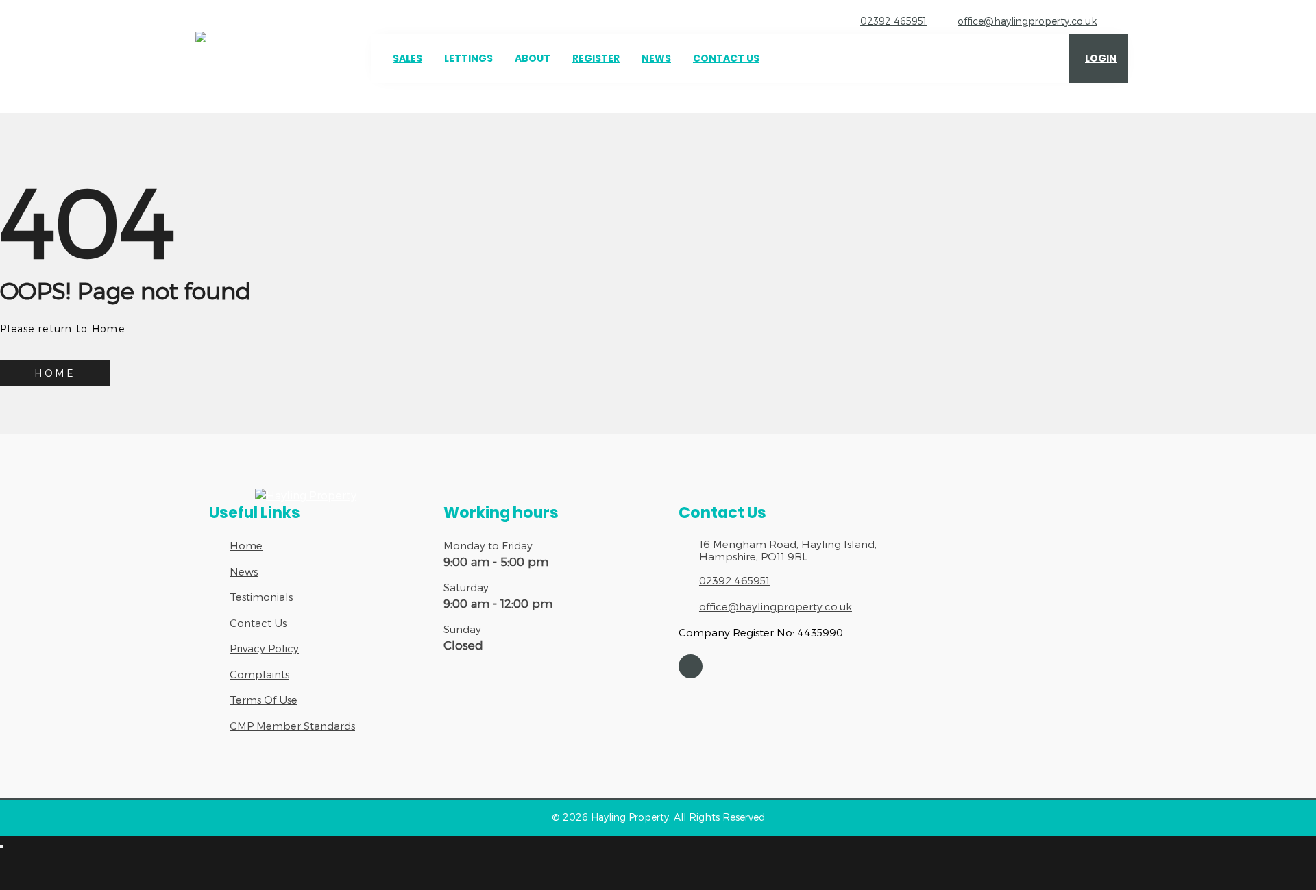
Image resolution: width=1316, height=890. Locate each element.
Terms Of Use (263, 699)
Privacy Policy (264, 648)
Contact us (726, 58)
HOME (54, 373)
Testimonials (261, 597)
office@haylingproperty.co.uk (1027, 21)
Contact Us (258, 623)
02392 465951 (893, 21)
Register (596, 58)
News (656, 58)
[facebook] (691, 666)
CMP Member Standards (292, 725)
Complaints (259, 674)
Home (246, 545)
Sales (407, 58)
